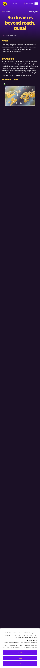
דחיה (20, 663)
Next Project (33, 12)
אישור (20, 652)
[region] (20, 648)
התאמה (20, 658)
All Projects (6, 12)
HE (13, 3)
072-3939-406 (29, 3)
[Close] (38, 630)
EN (16, 3)
